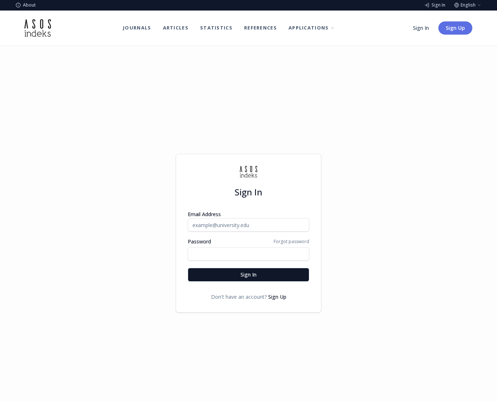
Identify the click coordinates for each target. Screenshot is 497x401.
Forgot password (291, 242)
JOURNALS (137, 27)
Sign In (421, 27)
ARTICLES (175, 27)
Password (199, 241)
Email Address (204, 214)
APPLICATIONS (309, 27)
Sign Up (455, 27)
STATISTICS (216, 27)
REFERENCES (260, 27)
